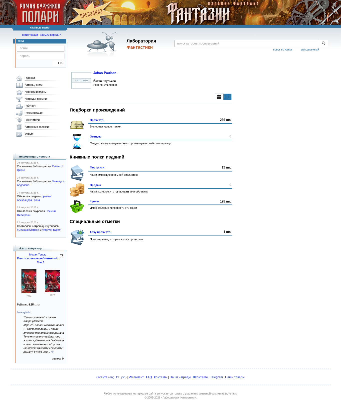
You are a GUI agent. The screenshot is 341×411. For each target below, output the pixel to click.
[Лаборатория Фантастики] (103, 44)
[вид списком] (227, 97)
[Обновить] (61, 257)
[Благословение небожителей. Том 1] (28, 292)
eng (112, 377)
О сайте (102, 377)
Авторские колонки (37, 126)
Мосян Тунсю (37, 254)
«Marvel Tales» (51, 229)
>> (52, 351)
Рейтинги (30, 105)
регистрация (30, 34)
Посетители (32, 119)
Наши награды (180, 377)
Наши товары (235, 377)
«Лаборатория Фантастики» (178, 397)
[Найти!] (323, 43)
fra (118, 377)
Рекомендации (34, 112)
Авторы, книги (33, 84)
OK (58, 63)
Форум (29, 133)
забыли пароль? (50, 34)
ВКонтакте (200, 377)
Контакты (161, 377)
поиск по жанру (283, 49)
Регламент (136, 377)
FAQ (149, 377)
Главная (30, 77)
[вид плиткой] (219, 97)
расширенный (310, 49)
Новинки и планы (35, 91)
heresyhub (23, 312)
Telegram (216, 377)
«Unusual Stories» (28, 229)
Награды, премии (36, 98)
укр (123, 377)
